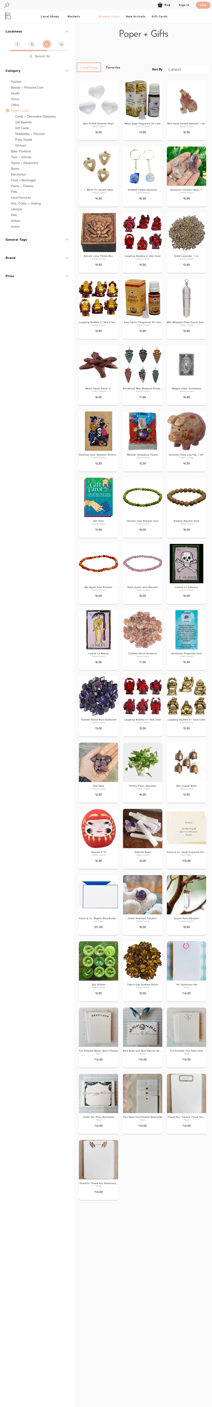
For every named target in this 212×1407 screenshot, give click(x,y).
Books (15, 168)
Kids (14, 215)
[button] (6, 5)
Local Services (21, 197)
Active (15, 226)
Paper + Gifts (20, 110)
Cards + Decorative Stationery (35, 116)
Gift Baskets (23, 122)
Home (15, 99)
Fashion (16, 81)
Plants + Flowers (22, 186)
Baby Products (21, 151)
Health (15, 93)
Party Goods (23, 139)
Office (15, 104)
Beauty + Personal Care (27, 87)
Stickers (20, 145)
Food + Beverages (23, 180)
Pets (14, 191)
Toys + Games (21, 157)
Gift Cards (22, 128)
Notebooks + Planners (30, 133)
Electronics (18, 174)
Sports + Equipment (24, 162)
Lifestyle (16, 209)
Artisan (15, 220)
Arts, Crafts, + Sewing (26, 203)
